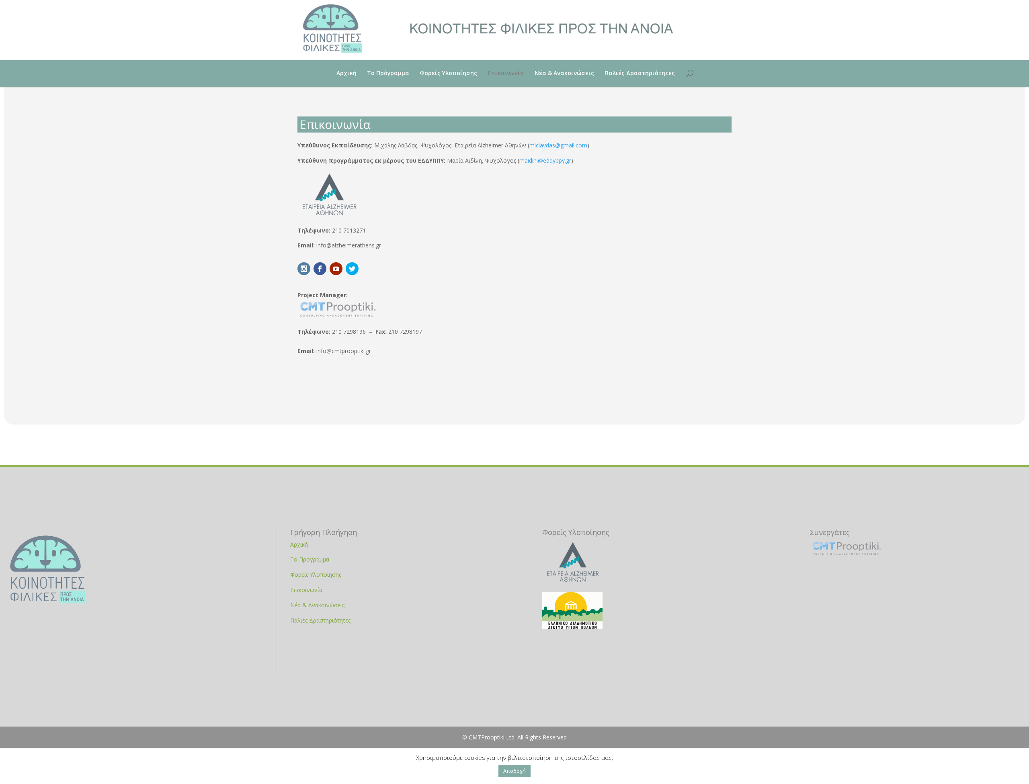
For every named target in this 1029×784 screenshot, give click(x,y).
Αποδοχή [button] (514, 770)
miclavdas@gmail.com (558, 145)
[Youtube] (336, 268)
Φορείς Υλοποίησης (448, 73)
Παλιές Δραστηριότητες (640, 73)
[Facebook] (320, 268)
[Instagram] (303, 268)
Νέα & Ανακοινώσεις (564, 73)
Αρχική (346, 73)
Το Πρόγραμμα (388, 73)
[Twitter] (352, 268)
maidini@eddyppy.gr (545, 160)
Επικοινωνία (506, 73)
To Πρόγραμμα (309, 559)
